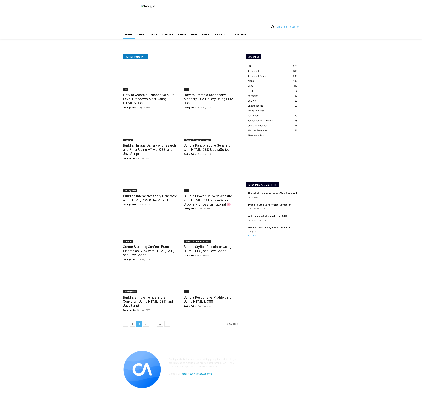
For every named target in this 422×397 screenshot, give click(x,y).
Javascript (128, 140)
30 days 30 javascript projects (197, 140)
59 (160, 323)
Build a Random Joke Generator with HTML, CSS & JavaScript (208, 147)
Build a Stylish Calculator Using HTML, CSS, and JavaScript (207, 249)
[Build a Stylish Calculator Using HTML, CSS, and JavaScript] (211, 229)
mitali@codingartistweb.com (197, 373)
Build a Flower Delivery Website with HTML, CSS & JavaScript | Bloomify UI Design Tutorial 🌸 (208, 200)
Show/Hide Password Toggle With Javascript (272, 193)
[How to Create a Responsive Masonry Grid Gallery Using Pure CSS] (211, 77)
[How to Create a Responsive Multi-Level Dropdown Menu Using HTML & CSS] (150, 77)
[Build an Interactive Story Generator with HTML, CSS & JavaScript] (150, 178)
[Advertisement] (272, 160)
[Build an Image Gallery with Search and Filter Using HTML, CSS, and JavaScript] (150, 127)
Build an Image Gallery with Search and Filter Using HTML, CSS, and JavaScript (149, 149)
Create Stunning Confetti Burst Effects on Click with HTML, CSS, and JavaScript (148, 251)
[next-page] (167, 324)
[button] (211, 27)
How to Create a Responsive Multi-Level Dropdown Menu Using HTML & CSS (149, 99)
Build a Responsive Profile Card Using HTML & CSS (208, 299)
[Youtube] (280, 371)
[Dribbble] (264, 371)
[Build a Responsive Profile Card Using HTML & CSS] (211, 279)
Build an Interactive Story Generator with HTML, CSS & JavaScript (150, 198)
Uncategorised (130, 190)
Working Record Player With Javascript (269, 227)
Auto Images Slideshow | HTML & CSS (268, 216)
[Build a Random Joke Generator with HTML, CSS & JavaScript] (211, 127)
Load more (251, 235)
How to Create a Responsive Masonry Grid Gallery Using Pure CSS (208, 99)
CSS (125, 89)
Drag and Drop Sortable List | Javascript (269, 204)
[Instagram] (272, 371)
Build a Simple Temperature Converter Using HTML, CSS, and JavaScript (148, 301)
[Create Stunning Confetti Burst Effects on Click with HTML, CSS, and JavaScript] (150, 229)
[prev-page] (125, 324)
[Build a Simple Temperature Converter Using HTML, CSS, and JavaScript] (150, 279)
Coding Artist (129, 107)
